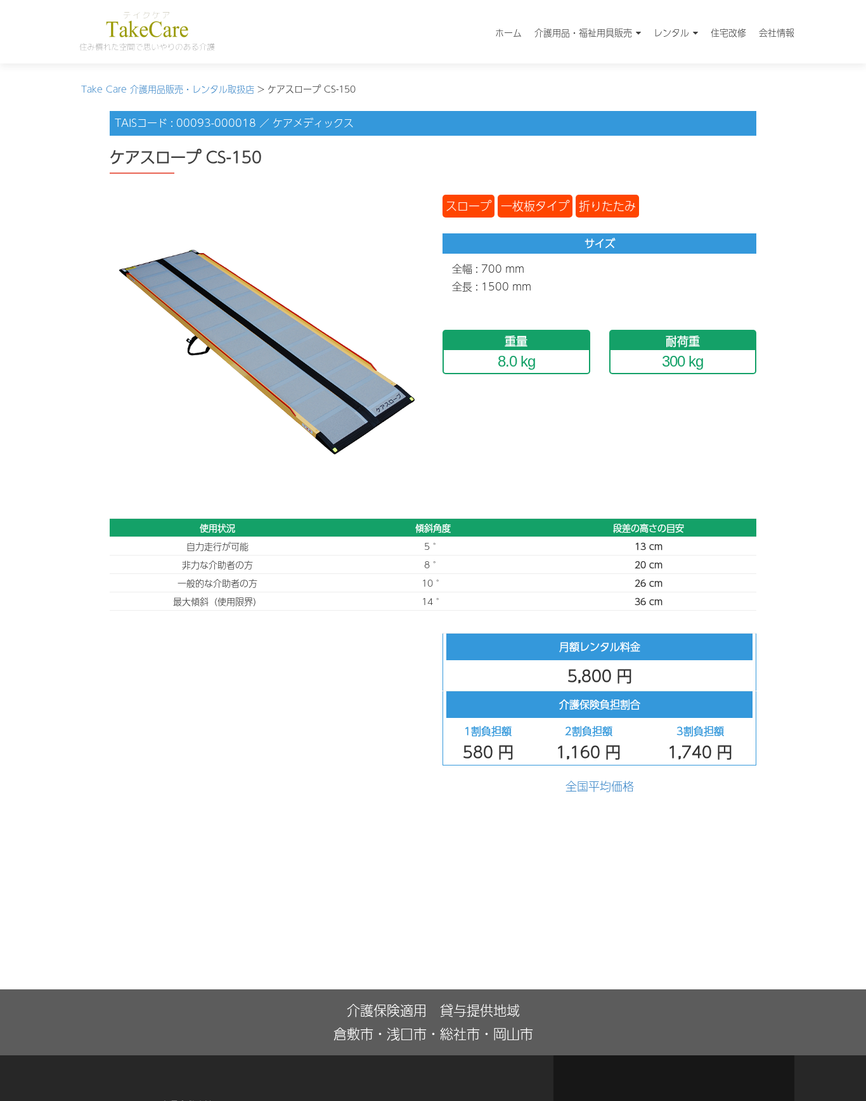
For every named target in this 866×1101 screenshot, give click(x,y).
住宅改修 (728, 32)
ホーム (508, 32)
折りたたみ (607, 205)
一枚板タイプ (535, 205)
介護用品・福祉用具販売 (583, 32)
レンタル (671, 32)
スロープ (468, 205)
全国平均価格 (599, 786)
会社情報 (776, 32)
